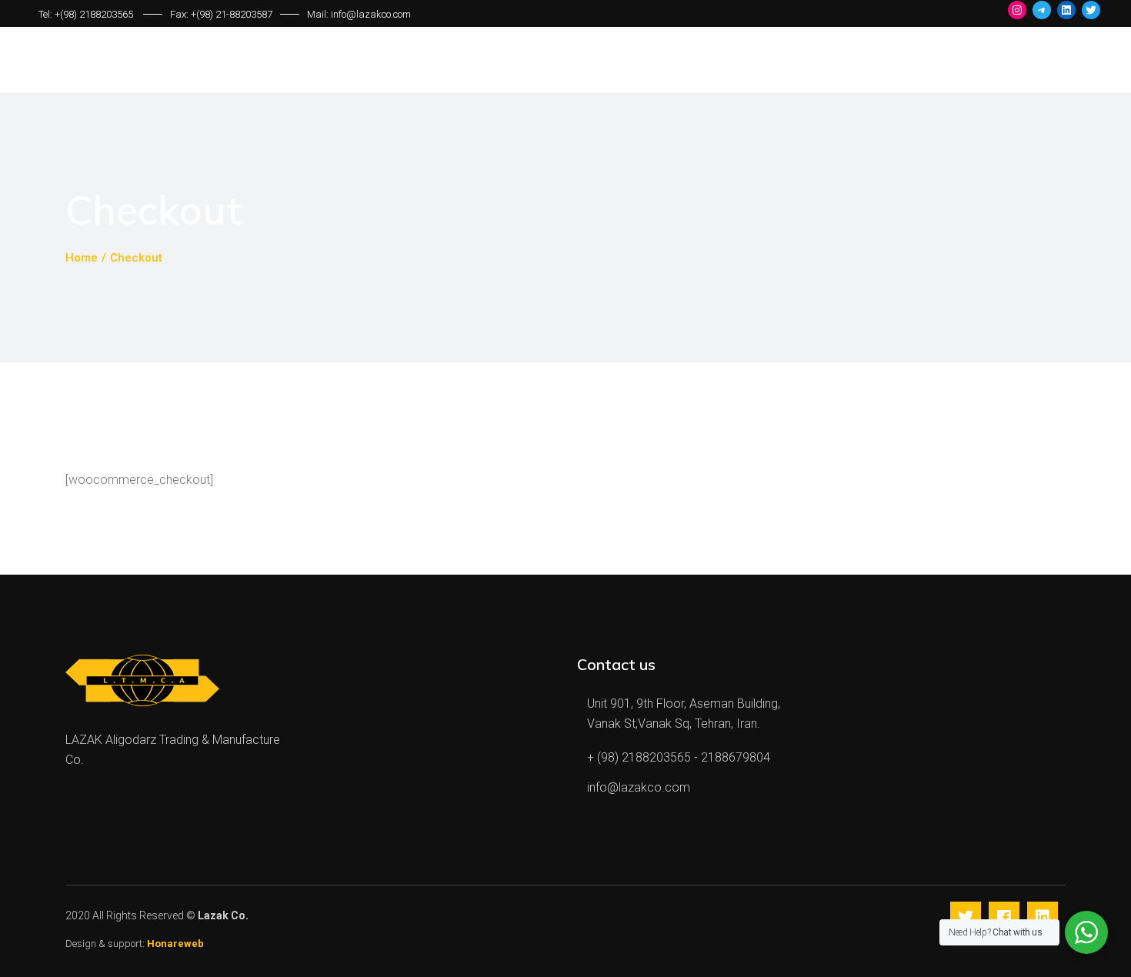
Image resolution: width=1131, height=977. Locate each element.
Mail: (319, 14)
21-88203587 (243, 14)
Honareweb (174, 943)
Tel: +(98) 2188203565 (86, 14)
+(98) (203, 14)
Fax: (180, 14)
